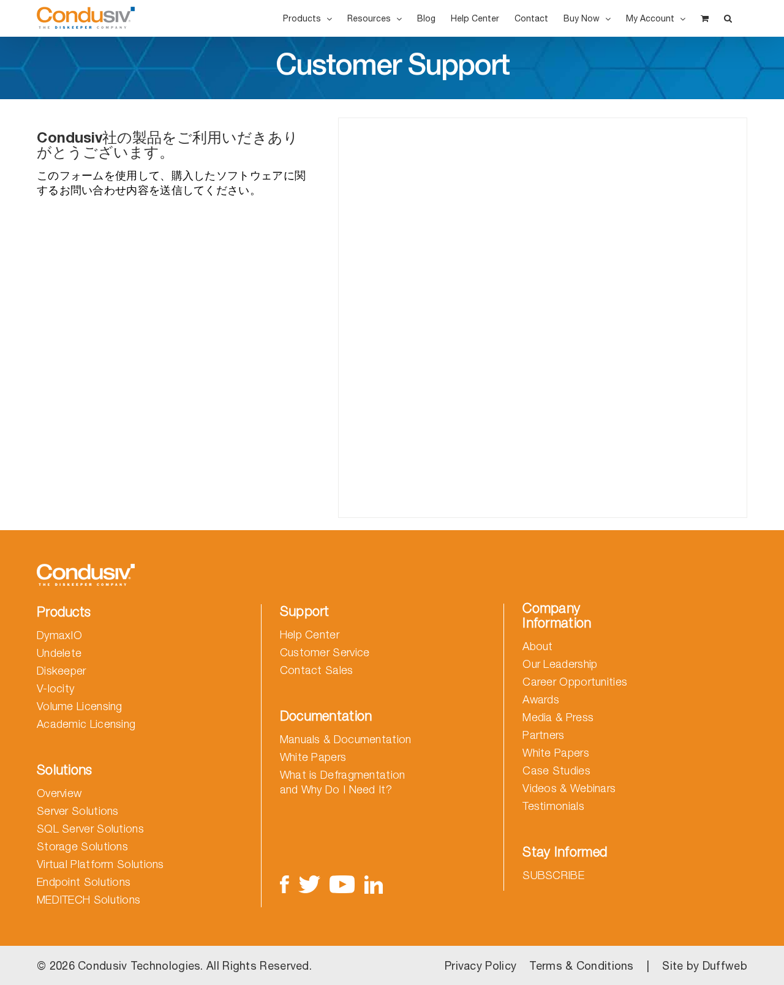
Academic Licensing (86, 723)
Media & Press (558, 717)
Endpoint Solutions (83, 881)
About (537, 646)
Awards (540, 699)
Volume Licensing (80, 706)
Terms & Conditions (581, 965)
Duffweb (725, 965)
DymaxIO (59, 635)
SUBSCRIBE (553, 875)
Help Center (309, 634)
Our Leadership (559, 663)
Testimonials (553, 806)
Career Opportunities (574, 681)
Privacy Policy (480, 965)
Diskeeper (61, 670)
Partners (543, 734)
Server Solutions (78, 810)
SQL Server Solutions (90, 828)
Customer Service (325, 652)
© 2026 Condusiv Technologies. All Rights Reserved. (174, 965)
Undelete (59, 652)
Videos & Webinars (569, 788)
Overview (59, 793)
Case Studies (556, 770)
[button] (728, 18)
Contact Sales (316, 670)
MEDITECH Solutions (88, 899)
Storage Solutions (82, 846)
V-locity (55, 688)
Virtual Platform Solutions (100, 864)
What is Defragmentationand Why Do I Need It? (342, 782)
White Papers (313, 757)
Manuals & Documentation (346, 739)
